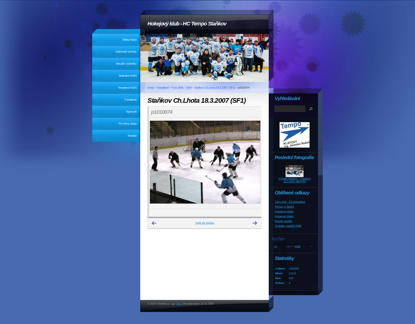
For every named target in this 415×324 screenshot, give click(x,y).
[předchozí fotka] (156, 163)
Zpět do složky (204, 223)
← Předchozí (154, 223)
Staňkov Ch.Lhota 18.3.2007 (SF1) (215, 87)
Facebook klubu (284, 211)
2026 (297, 246)
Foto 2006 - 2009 (182, 87)
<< (275, 246)
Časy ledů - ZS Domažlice (290, 201)
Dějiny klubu (129, 39)
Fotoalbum (130, 99)
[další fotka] (253, 163)
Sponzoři (131, 111)
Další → (255, 223)
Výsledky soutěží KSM (288, 225)
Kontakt (132, 135)
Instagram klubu (284, 216)
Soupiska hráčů (127, 87)
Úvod (150, 87)
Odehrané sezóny (126, 51)
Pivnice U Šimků (284, 206)
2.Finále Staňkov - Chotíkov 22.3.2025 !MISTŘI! (294, 180)
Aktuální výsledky (126, 63)
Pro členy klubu (128, 123)
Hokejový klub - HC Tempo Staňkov (186, 24)
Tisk (178, 303)
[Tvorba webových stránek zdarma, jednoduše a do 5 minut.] (173, 304)
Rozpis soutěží (283, 221)
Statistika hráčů (128, 75)
